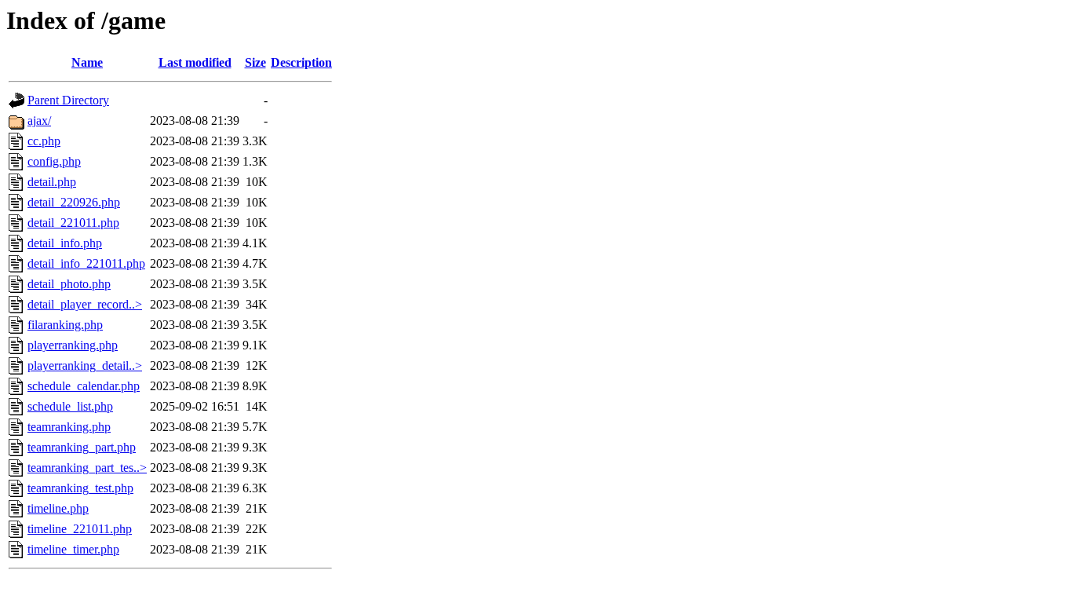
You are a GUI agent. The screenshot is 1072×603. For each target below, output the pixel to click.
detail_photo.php (69, 284)
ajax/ (39, 120)
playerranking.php (72, 345)
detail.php (51, 181)
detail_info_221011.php (86, 263)
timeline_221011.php (79, 528)
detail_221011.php (73, 222)
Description (301, 62)
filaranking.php (65, 324)
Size (255, 62)
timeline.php (58, 508)
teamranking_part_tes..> (87, 467)
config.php (54, 161)
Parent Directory (68, 100)
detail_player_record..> (84, 304)
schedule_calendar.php (83, 386)
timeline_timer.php (73, 549)
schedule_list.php (70, 406)
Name (87, 62)
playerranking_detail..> (84, 365)
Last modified (195, 62)
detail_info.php (64, 243)
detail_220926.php (73, 202)
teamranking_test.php (80, 488)
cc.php (43, 141)
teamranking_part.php (81, 447)
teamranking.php (69, 426)
